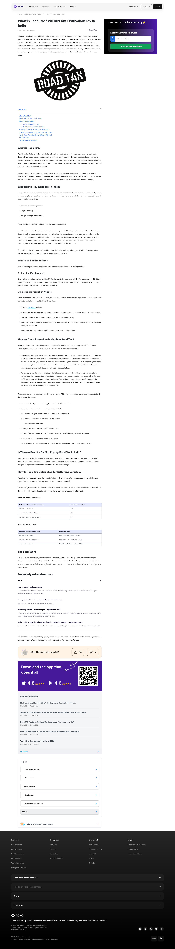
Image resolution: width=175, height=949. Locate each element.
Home (20, 14)
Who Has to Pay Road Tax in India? (30, 119)
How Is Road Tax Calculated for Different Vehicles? (35, 135)
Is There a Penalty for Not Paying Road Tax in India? (36, 132)
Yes (80, 652)
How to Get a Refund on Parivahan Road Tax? (34, 129)
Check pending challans (131, 46)
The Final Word (24, 138)
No (95, 652)
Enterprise (46, 6)
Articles (25, 14)
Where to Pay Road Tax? (27, 121)
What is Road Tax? (25, 116)
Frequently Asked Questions (28, 140)
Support (73, 6)
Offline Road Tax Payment (31, 124)
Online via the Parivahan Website (33, 127)
